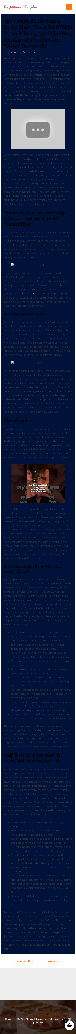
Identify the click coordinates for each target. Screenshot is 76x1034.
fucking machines (27, 293)
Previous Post (24, 961)
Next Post (54, 961)
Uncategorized (12, 52)
